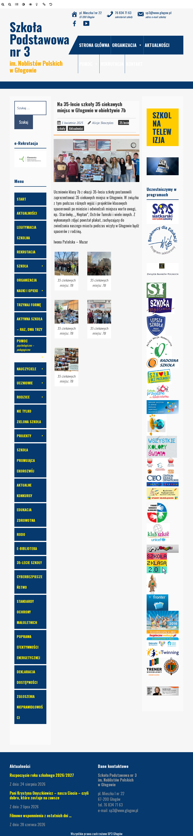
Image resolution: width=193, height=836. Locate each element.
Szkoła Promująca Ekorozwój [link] (26, 460)
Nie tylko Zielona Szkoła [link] (29, 416)
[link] (3, 4)
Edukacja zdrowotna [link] (26, 515)
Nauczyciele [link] (26, 368)
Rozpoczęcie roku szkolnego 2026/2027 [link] (42, 775)
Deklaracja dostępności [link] (27, 677)
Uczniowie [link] (25, 382)
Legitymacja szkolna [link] (26, 232)
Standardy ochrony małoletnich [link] (27, 612)
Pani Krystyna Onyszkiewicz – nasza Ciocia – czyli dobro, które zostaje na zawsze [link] (49, 795)
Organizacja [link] (124, 45)
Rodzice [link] (23, 396)
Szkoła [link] (22, 265)
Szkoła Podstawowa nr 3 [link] (39, 39)
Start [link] (21, 198)
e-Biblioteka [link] (27, 548)
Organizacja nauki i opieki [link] (27, 285)
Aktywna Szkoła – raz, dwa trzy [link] (29, 324)
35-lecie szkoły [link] (29, 562)
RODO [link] (21, 534)
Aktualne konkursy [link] (24, 490)
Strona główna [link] (94, 45)
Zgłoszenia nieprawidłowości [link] (30, 707)
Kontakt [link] (134, 64)
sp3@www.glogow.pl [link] (123, 810)
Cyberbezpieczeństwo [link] (29, 582)
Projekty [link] (24, 435)
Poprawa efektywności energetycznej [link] (28, 647)
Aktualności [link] (157, 45)
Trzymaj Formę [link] (29, 304)
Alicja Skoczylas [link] (102, 123)
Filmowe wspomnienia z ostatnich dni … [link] (41, 815)
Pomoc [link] (85, 64)
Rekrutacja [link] (112, 64)
